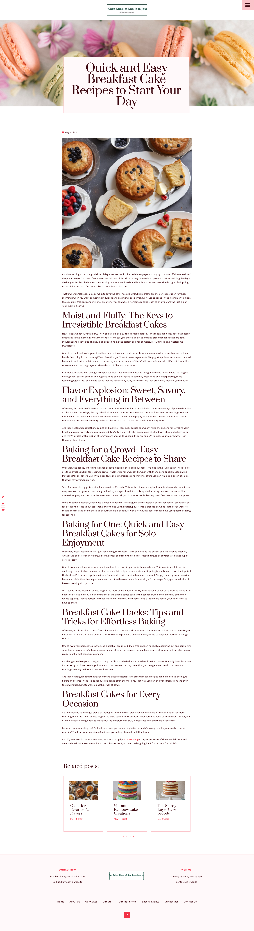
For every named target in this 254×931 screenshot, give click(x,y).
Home (60, 901)
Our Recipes (171, 901)
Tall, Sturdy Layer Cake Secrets (167, 810)
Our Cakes (91, 901)
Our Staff (108, 901)
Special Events (150, 901)
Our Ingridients (128, 901)
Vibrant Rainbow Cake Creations (126, 810)
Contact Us (190, 901)
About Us (74, 901)
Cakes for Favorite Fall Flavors (80, 810)
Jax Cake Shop (131, 739)
